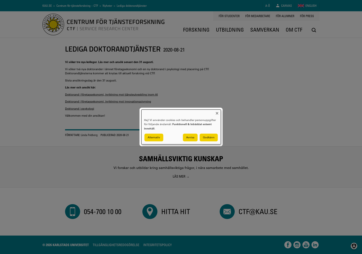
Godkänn (209, 137)
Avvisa (190, 137)
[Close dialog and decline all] (217, 112)
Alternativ (154, 137)
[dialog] (181, 127)
